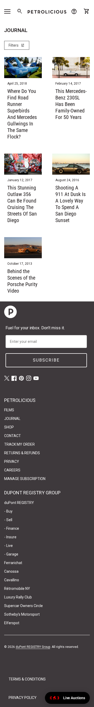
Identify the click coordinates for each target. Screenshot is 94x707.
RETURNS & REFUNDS (22, 453)
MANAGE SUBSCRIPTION (24, 479)
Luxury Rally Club (18, 597)
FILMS (9, 410)
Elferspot (11, 623)
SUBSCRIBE (46, 360)
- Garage (11, 554)
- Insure (10, 537)
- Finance (11, 528)
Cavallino (11, 580)
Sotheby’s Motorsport (22, 614)
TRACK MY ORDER (19, 444)
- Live (8, 546)
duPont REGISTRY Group (33, 647)
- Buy (8, 511)
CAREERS (12, 470)
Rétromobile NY (17, 588)
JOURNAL (12, 418)
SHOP (9, 427)
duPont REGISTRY (19, 503)
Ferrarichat (13, 563)
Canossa (11, 571)
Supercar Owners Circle (23, 606)
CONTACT (12, 436)
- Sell (8, 520)
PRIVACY (11, 461)
